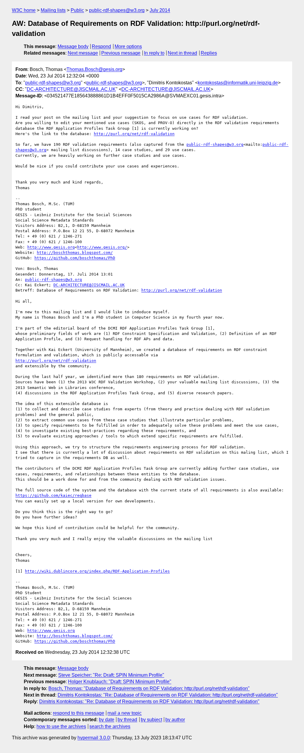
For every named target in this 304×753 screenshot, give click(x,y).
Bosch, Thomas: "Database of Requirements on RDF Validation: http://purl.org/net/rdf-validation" (149, 688)
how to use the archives (61, 726)
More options (128, 46)
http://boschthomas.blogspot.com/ (75, 252)
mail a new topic (124, 713)
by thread (127, 719)
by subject (151, 719)
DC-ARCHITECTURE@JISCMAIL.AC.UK (71, 89)
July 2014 (160, 10)
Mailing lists (53, 10)
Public (77, 10)
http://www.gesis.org (51, 247)
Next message (83, 53)
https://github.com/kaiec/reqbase (53, 495)
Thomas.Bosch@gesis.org (94, 69)
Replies (209, 53)
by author (175, 719)
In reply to (154, 53)
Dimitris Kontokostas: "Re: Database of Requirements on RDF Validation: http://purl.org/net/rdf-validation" (168, 694)
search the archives (109, 726)
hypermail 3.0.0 (93, 737)
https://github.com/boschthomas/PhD (74, 258)
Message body (73, 46)
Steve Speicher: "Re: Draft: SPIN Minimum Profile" (111, 675)
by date (106, 719)
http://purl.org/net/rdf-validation (134, 134)
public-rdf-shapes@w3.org (117, 10)
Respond (101, 46)
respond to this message (78, 713)
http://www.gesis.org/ (102, 247)
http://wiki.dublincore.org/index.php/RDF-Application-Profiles (97, 571)
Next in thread (182, 53)
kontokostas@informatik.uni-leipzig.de (238, 82)
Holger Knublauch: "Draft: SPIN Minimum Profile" (119, 681)
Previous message (120, 53)
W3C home (24, 10)
